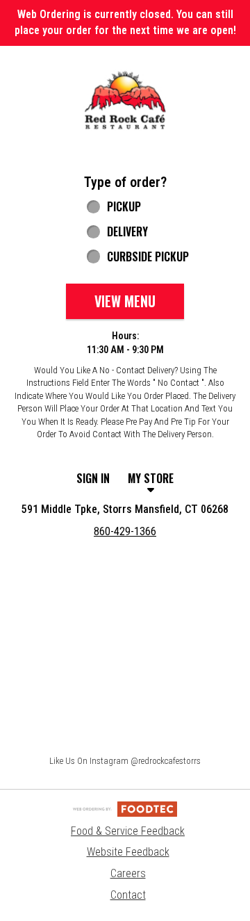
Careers (128, 873)
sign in (93, 478)
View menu (125, 301)
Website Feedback (128, 851)
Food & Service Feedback (128, 831)
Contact (128, 895)
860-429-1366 (125, 531)
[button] (125, 101)
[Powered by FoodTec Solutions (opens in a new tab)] (125, 808)
